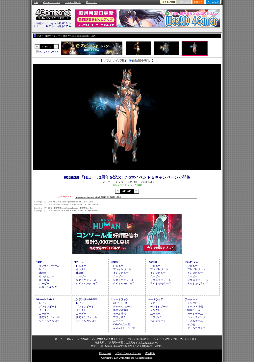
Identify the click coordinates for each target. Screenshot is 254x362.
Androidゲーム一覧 (124, 327)
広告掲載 (150, 353)
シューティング (196, 317)
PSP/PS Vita (191, 262)
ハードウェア (155, 299)
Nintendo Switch (45, 299)
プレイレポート (122, 269)
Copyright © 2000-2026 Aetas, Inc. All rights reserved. (127, 357)
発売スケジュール (86, 279)
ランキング (213, 2)
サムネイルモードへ (49, 51)
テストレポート (159, 306)
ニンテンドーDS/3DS (85, 299)
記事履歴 (198, 2)
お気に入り (183, 2)
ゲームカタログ (196, 327)
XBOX (114, 262)
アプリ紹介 (119, 317)
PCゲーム (79, 262)
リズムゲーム (195, 320)
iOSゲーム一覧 (121, 324)
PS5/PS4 (152, 262)
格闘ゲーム (193, 310)
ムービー (44, 283)
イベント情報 (195, 306)
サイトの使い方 (73, 2)
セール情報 (119, 313)
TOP (39, 262)
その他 (191, 324)
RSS (36, 2)
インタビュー (46, 276)
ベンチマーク (158, 320)
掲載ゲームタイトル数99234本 (53, 23)
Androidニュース (122, 306)
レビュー (44, 269)
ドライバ (155, 317)
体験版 (43, 272)
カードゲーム (195, 313)
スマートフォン (120, 299)
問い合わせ (91, 2)
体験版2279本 (64, 26)
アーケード (191, 299)
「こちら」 (146, 342)
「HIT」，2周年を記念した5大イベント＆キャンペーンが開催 (135, 177)
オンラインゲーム (49, 265)
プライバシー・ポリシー (128, 353)
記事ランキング (48, 287)
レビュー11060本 (44, 26)
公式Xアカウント (51, 2)
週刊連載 (44, 279)
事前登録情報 (121, 310)
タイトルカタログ (86, 283)
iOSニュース (120, 302)
